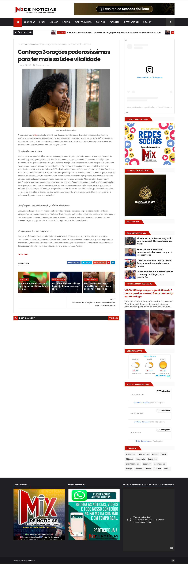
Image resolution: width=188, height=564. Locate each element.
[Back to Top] (173, 560)
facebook (113, 318)
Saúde (167, 469)
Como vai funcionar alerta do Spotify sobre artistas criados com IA (33, 286)
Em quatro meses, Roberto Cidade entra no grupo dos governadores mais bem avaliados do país (97, 32)
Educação (152, 459)
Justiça (129, 469)
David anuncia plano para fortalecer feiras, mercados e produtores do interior (154, 263)
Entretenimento (83, 22)
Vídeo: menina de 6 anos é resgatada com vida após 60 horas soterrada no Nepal (154, 241)
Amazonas (29, 22)
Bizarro (147, 22)
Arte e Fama (160, 32)
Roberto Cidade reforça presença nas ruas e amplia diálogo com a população (155, 274)
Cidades (129, 459)
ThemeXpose (29, 560)
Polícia (66, 22)
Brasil (42, 22)
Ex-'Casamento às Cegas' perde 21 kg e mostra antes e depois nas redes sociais (97, 286)
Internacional (131, 22)
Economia (141, 459)
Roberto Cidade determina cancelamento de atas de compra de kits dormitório (154, 252)
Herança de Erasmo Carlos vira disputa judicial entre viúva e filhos (65, 286)
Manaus (54, 22)
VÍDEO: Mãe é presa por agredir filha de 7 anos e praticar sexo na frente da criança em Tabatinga (149, 293)
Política (100, 22)
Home (20, 44)
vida (35, 135)
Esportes (114, 22)
